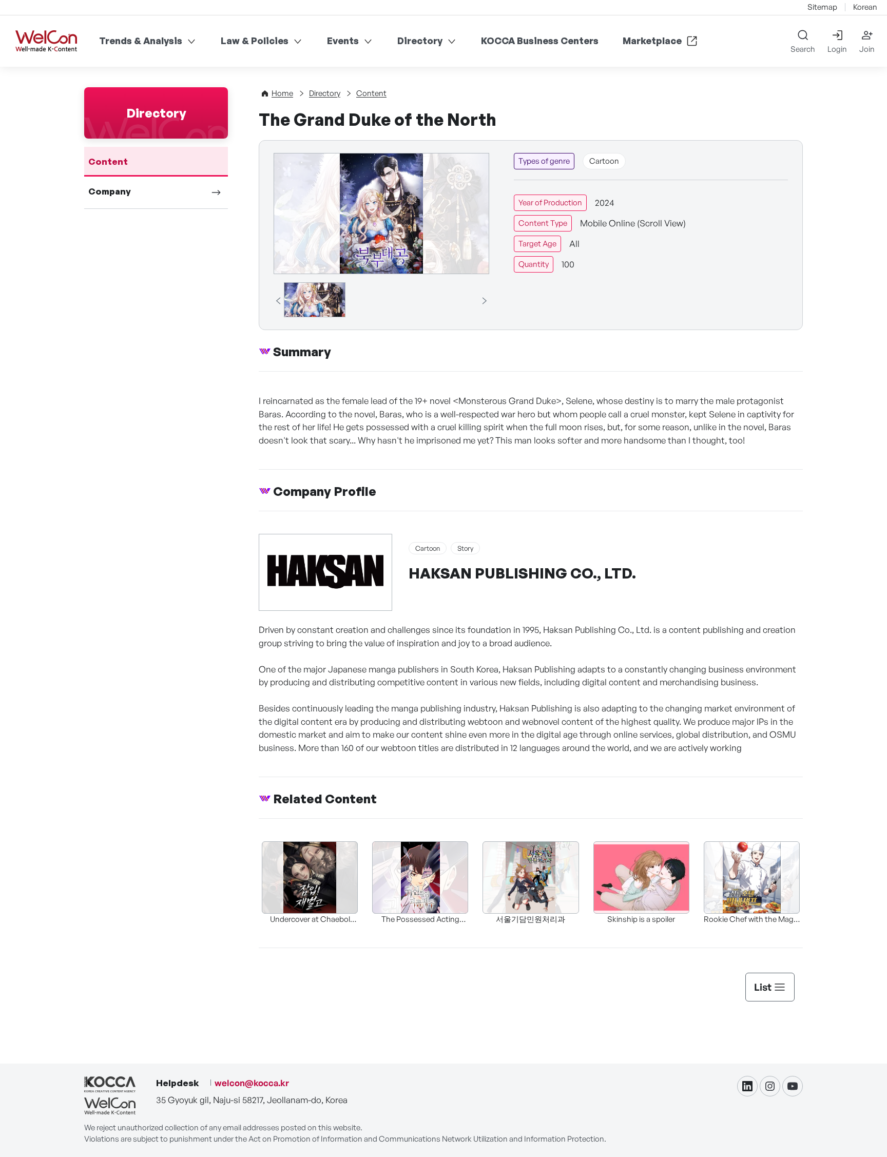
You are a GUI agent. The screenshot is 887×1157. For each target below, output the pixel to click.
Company (109, 191)
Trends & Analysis (140, 40)
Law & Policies (254, 40)
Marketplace (652, 40)
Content (108, 161)
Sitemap (822, 7)
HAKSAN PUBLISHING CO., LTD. (522, 573)
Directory (419, 40)
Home (282, 93)
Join (867, 49)
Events (343, 40)
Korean (865, 7)
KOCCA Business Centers (540, 40)
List (763, 987)
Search (802, 49)
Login (837, 49)
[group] (314, 299)
